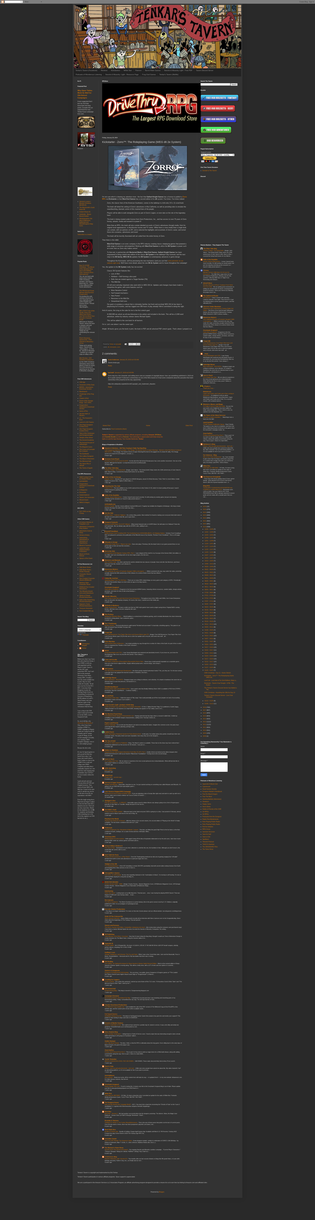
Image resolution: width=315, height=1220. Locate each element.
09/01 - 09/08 (209, 578)
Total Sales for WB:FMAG (112, 1095)
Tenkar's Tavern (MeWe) (168, 74)
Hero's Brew (206, 807)
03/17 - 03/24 (209, 647)
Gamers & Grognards (112, 970)
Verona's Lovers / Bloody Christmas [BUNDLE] (85, 203)
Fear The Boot (207, 796)
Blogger (161, 1192)
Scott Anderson (113, 360)
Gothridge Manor (110, 678)
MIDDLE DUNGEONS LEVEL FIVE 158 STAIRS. (119, 1061)
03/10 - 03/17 (209, 650)
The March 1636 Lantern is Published (116, 743)
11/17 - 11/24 (209, 546)
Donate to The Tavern (209, 170)
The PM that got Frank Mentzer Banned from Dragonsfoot (86, 292)
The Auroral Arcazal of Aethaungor (86, 443)
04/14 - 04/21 (209, 636)
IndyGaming (109, 891)
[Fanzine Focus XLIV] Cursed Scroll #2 (116, 461)
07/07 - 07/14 (209, 601)
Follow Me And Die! (111, 578)
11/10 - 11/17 (209, 549)
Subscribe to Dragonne (112, 589)
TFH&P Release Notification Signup (214, 424)
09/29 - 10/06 (209, 566)
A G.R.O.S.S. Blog (111, 1157)
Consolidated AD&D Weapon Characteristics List (119, 716)
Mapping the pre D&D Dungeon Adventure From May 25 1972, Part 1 (125, 752)
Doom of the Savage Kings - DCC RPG (86, 401)
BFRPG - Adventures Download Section (86, 388)
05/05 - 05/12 (209, 627)
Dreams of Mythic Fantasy (114, 1023)
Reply (110, 366)
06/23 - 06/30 (209, 607)
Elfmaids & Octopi (111, 542)
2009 (205, 733)
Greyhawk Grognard (112, 587)
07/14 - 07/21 (209, 598)
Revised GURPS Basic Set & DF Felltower (117, 524)
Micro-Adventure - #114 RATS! (114, 679)
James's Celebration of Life (113, 1025)
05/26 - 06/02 (209, 618)
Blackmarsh (83, 391)
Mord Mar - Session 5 (111, 1113)
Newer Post (106, 425)
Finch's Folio (109, 1066)
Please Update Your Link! (112, 1086)
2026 (205, 506)
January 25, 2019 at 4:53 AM (129, 360)
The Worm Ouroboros (111, 902)
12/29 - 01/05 (209, 529)
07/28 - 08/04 (209, 592)
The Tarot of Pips (110, 847)
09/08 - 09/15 (209, 575)
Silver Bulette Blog (111, 1032)
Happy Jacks (206, 804)
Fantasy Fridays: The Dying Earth (115, 470)
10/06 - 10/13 (209, 564)
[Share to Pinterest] (139, 344)
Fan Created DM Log (86, 611)
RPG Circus (206, 829)
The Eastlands (84, 454)
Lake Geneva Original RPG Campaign (118, 791)
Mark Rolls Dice (110, 1130)
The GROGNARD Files (210, 847)
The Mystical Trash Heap (113, 714)
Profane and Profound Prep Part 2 (115, 1052)
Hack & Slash (109, 759)
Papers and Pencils (111, 723)
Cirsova (206, 270)
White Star (128, 70)
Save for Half (206, 834)
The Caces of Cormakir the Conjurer (87, 450)
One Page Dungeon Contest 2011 (86, 425)
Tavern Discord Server (204, 70)
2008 (205, 736)
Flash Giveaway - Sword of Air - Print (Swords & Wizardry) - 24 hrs (86, 340)
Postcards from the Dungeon (211, 816)
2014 (205, 719)
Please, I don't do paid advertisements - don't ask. (120, 1068)
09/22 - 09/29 (209, 569)
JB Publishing (109, 934)
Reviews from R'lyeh (112, 459)
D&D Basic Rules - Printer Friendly (85, 570)
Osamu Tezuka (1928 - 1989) (114, 884)
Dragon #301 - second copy (113, 777)
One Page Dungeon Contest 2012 (86, 430)
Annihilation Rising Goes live (113, 1016)
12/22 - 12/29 (209, 532)
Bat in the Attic (110, 551)
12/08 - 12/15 (209, 538)
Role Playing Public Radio (211, 822)
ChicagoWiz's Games (112, 873)
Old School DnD (110, 989)
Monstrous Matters (111, 569)
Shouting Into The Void (112, 486)
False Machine (110, 641)
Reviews (104, 70)
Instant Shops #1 (85, 212)
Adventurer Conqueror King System (86, 527)
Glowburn (205, 801)
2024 (205, 512)
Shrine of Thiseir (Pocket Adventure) (85, 596)
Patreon (138, 70)
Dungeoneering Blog (111, 990)
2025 (205, 509)
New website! (109, 1077)
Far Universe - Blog (210, 455)
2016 (205, 713)
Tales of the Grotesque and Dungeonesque (86, 434)
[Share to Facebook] (136, 344)
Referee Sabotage (110, 725)
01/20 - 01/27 (209, 670)
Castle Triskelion (110, 1059)
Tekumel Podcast (208, 842)
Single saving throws (111, 607)
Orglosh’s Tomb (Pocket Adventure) (85, 605)
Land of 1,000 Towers (86, 422)
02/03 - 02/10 (209, 664)
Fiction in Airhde (109, 981)
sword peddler (208, 422)
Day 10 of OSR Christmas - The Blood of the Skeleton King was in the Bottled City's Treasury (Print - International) (86, 270)
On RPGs (205, 812)
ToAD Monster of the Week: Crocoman (116, 936)
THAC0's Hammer (208, 844)
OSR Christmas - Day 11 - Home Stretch (217, 673)
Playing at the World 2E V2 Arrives (115, 820)
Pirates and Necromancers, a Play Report (117, 856)
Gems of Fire (83, 411)
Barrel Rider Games (153, 70)
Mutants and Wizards (111, 784)
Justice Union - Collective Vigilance (115, 515)
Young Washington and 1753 (113, 652)
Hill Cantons (109, 669)
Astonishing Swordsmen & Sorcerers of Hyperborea (84, 540)
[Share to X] (134, 344)
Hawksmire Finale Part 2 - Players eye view (118, 544)
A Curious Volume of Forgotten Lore (86, 523)
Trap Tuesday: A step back (113, 1034)
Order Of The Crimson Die (114, 916)
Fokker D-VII (109, 488)
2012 (205, 724)
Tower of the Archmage (113, 477)
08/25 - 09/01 (209, 581)
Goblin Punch (109, 732)
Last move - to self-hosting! (113, 875)
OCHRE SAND (109, 945)
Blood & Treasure (85, 545)
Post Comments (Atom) (119, 429)
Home (148, 425)
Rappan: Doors (109, 479)
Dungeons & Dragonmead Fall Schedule (117, 972)
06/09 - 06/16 (209, 613)
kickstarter (113, 347)
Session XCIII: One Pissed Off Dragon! (116, 1149)
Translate (85, 635)
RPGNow (158, 435)
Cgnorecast (206, 786)
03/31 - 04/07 (209, 641)
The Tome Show (207, 849)
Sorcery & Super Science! (114, 783)
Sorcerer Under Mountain (212, 306)
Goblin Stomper (110, 1041)
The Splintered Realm (210, 296)
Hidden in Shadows (111, 750)
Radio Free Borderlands (210, 819)
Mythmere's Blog (209, 444)
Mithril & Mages (84, 502)
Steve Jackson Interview (112, 918)
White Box (108, 1093)
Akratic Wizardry (111, 596)
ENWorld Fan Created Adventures (86, 588)
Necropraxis (109, 900)
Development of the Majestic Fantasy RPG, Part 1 (120, 553)
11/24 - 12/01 (209, 543)
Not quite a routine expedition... (212, 417)
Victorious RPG (110, 837)
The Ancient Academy (86, 440)
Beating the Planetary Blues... (114, 616)
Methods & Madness (112, 605)
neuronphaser (110, 1075)
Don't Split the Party (112, 855)
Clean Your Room (110, 893)
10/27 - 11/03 (209, 555)
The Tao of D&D (110, 741)
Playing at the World (112, 819)
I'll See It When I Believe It (113, 846)
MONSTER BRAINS (111, 882)
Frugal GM (108, 632)
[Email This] (129, 344)
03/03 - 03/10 (209, 653)
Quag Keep (108, 775)
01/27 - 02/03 (209, 667)
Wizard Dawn (83, 500)
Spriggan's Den (110, 801)
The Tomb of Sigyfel (86, 468)
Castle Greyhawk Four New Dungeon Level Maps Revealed (123, 706)
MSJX (107, 651)
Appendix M (109, 943)
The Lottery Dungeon (86, 456)
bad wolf (111, 372)
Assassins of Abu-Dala (86, 385)
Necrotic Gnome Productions (115, 909)
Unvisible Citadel (111, 1139)
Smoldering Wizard (111, 687)
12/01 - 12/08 (209, 541)
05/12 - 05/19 (209, 624)
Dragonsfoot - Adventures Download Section (86, 407)
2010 (205, 730)
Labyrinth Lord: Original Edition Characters (84, 549)
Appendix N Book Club (210, 784)
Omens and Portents (112, 925)
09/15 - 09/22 (209, 572)
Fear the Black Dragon (209, 794)
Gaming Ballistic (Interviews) (211, 799)
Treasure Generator (86, 608)
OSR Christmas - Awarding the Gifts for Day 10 (219, 692)
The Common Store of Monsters (114, 643)
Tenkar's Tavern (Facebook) (86, 70)
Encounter (82, 492)
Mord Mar (108, 1112)
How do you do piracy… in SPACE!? (116, 802)
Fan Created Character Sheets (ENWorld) (87, 579)
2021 (205, 521)
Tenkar (84, 648)
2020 (205, 524)
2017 (205, 710)
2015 (205, 716)
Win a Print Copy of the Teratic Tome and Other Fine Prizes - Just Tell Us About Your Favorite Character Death (87, 315)
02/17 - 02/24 (209, 659)
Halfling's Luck (110, 952)
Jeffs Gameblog (110, 768)
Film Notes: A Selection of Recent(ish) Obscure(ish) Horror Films (124, 661)
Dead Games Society (209, 789)
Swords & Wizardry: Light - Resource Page (122, 74)
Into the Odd (109, 513)
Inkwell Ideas (207, 283)
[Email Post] (125, 344)
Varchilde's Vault (110, 810)
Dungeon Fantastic (111, 522)
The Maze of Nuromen (86, 459)
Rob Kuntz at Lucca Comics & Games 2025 (118, 793)
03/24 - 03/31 (209, 644)
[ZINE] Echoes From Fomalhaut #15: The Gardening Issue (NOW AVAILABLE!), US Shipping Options (135, 533)
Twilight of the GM (111, 864)
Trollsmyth (108, 828)
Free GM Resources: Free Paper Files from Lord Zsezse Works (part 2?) (127, 634)
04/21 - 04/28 (209, 633)
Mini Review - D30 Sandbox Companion (86, 359)
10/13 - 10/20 (209, 561)
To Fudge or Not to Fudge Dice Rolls (214, 406)
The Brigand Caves (85, 447)
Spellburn (205, 839)
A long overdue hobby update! (114, 811)
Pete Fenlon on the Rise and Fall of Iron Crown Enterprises (122, 598)
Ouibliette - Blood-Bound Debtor (85, 215)
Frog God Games (149, 74)
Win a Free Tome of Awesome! (212, 457)
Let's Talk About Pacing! (112, 1043)
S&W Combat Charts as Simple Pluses (86, 478)
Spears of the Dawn (86, 558)
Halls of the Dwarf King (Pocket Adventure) (87, 600)
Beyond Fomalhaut (111, 531)
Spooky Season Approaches (113, 497)
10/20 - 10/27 (209, 558)
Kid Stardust (207, 297)
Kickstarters (115, 70)
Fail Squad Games (111, 1014)
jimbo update (109, 770)
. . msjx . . (206, 354)
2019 (205, 527)
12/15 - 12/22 (209, 535)
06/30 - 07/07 (209, 604)
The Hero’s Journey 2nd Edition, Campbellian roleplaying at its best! (125, 927)
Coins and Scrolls (111, 660)
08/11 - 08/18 (209, 587)
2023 (205, 515)
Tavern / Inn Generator (86, 497)
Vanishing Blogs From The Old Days (116, 580)
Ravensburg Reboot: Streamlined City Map (118, 998)
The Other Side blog (111, 468)
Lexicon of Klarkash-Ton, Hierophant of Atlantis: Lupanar (122, 829)
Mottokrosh (207, 392)
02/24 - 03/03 (209, 656)
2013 (205, 722)
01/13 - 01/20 (209, 701)
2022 (205, 518)
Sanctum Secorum (208, 832)
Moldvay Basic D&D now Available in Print (117, 688)
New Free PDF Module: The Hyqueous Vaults (118, 1140)
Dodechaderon (84, 495)
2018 (205, 707)
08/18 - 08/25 (209, 584)
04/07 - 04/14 (209, 638)
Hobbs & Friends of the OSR (211, 809)
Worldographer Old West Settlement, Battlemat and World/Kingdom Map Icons (86, 222)
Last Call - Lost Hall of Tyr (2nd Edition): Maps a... (220, 680)
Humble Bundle (110, 437)
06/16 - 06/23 (209, 610)
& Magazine (83, 490)
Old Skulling (109, 961)
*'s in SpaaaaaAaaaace (112, 866)
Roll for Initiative (207, 827)
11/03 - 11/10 (209, 552)
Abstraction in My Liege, (112, 697)
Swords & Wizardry (85, 723)
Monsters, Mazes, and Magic (213, 404)
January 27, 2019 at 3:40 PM (124, 372)
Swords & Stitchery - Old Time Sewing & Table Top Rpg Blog (125, 448)
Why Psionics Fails (110, 562)
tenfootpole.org (110, 504)
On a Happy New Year (111, 761)
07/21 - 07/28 (209, 595)
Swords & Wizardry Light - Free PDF (178, 70)
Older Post (189, 425)
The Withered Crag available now (115, 1007)
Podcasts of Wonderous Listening (89, 74)
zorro (118, 347)
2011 (205, 727)
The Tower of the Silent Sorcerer (214, 415)
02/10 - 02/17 (209, 662)
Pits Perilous (109, 614)
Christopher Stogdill (86, 644)
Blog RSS (206, 486)
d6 (108, 347)
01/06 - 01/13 (209, 703)
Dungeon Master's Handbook (212, 791)
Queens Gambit (110, 506)
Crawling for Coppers (112, 980)
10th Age (82, 382)
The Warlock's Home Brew (114, 1148)
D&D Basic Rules (85, 567)
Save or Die (206, 837)
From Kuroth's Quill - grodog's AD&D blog (119, 705)
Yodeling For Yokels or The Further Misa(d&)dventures (121, 1122)
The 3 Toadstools (111, 623)
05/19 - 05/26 (209, 621)
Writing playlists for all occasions (114, 838)
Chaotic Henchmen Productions (116, 1005)
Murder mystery (110, 625)
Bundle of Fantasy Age (111, 1131)
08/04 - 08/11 (209, 589)
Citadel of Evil (84, 398)
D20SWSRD (83, 481)
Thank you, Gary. (208, 388)
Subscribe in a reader (85, 234)
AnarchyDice (109, 1050)
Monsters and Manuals (113, 560)
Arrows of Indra (84, 535)
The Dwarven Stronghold (211, 477)
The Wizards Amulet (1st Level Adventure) (86, 592)
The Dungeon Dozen (112, 1102)
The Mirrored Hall (85, 461)
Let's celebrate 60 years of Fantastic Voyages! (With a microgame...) (125, 571)
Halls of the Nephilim (112, 495)
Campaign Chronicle (112, 996)
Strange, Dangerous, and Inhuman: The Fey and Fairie (121, 954)
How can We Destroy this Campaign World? (118, 1104)
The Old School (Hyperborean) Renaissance (118, 670)
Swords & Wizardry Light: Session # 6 (116, 1158)
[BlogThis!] (132, 344)
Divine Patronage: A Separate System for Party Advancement (123, 734)
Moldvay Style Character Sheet (84, 583)
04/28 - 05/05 (209, 630)
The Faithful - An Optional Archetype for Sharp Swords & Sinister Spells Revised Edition (131, 963)
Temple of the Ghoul (86, 437)
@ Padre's (206, 386)
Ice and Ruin (109, 696)
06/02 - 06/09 (209, 615)
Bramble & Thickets (112, 1121)
